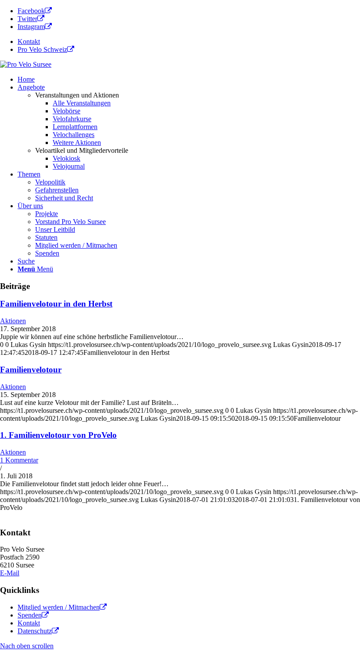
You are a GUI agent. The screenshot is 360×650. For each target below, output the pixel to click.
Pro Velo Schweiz (42, 49)
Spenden (30, 615)
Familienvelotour (30, 369)
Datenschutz (35, 631)
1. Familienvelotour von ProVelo (58, 435)
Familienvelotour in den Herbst (56, 303)
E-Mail (9, 573)
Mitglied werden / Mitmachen (59, 607)
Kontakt (29, 41)
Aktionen (13, 321)
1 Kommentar (19, 460)
